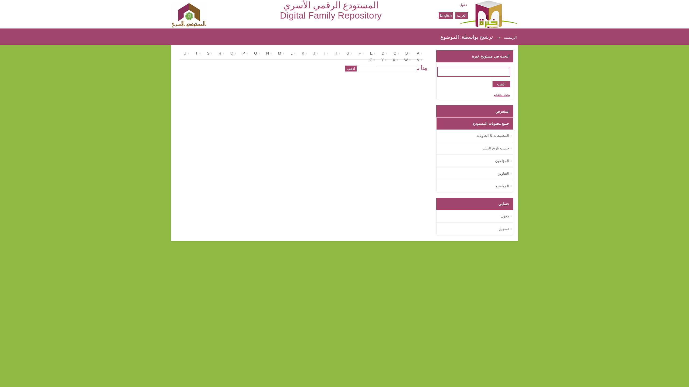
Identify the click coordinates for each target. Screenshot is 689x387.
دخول (463, 5)
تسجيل (504, 229)
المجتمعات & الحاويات (492, 136)
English (446, 15)
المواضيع (502, 186)
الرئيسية (510, 37)
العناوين (503, 173)
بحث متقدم (502, 95)
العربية (461, 15)
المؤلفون (502, 161)
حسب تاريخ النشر (496, 148)
